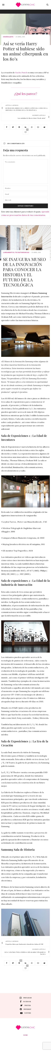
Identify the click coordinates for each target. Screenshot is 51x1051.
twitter (27, 1005)
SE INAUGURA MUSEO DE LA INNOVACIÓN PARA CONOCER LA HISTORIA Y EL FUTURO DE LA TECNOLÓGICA (24, 271)
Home (25, 1035)
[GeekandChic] (25, 4)
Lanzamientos (8, 252)
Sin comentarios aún (15, 143)
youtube (27, 1013)
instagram (27, 998)
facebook (27, 1001)
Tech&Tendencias (22, 252)
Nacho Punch (21, 72)
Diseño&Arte (8, 36)
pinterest (27, 1009)
